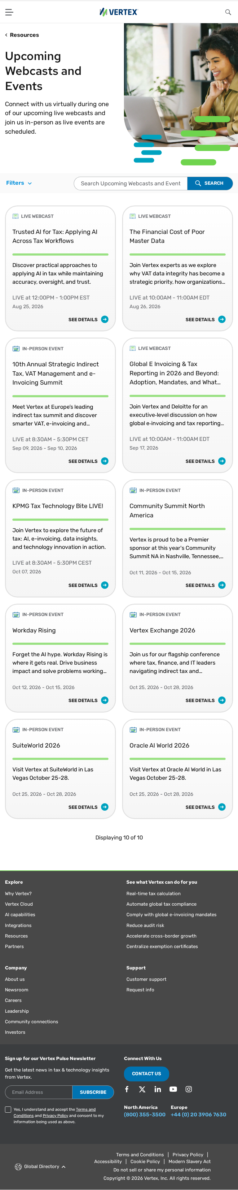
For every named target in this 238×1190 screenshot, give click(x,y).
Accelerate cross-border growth (161, 936)
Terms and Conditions (140, 1155)
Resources (16, 936)
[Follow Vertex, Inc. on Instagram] (188, 1089)
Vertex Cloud (19, 904)
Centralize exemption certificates (162, 946)
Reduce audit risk (145, 925)
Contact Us (146, 1073)
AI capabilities (20, 914)
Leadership (17, 1011)
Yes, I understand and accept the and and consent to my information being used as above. (59, 1115)
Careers (13, 1000)
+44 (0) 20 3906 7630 (198, 1114)
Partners (14, 946)
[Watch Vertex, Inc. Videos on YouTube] (173, 1089)
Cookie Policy (145, 1161)
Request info (140, 990)
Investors (15, 1032)
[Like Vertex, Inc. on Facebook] (126, 1089)
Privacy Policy (55, 1115)
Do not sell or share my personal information (162, 1170)
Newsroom (16, 990)
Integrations (18, 925)
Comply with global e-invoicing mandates (171, 914)
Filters (15, 182)
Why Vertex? (18, 893)
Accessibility (108, 1161)
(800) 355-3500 (144, 1114)
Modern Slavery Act (190, 1161)
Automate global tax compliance (161, 904)
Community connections (31, 1021)
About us (15, 979)
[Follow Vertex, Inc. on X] (142, 1089)
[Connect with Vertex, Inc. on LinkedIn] (157, 1089)
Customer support (146, 979)
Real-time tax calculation (153, 893)
